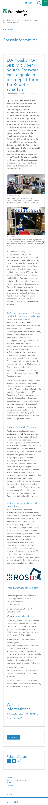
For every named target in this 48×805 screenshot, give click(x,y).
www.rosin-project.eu (25, 616)
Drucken (13, 737)
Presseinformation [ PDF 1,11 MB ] (22, 714)
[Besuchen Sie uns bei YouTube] (14, 761)
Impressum (11, 783)
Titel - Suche (39, 3)
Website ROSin (14, 718)
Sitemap (10, 785)
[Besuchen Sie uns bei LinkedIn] (9, 761)
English (29, 3)
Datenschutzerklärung (16, 780)
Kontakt (10, 778)
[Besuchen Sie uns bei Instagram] (19, 761)
